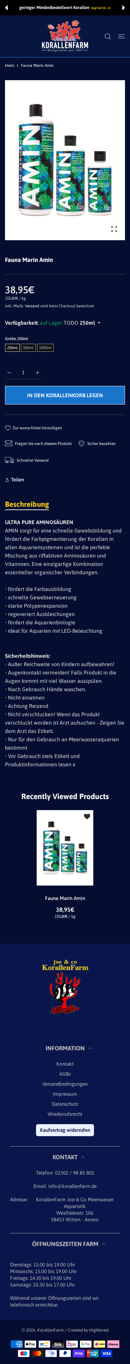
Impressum (65, 1094)
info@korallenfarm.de (72, 1186)
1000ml (45, 347)
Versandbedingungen (65, 1084)
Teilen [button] (17, 479)
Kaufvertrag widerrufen (65, 1130)
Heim (9, 65)
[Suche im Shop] (108, 36)
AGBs (65, 1074)
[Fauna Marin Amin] (65, 848)
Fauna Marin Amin (65, 898)
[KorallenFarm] (65, 36)
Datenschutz (65, 1104)
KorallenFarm (51, 1330)
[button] (6, 7)
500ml (28, 347)
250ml (12, 347)
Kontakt (65, 1064)
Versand (32, 306)
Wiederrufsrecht (65, 1114)
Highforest (99, 1330)
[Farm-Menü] (121, 36)
